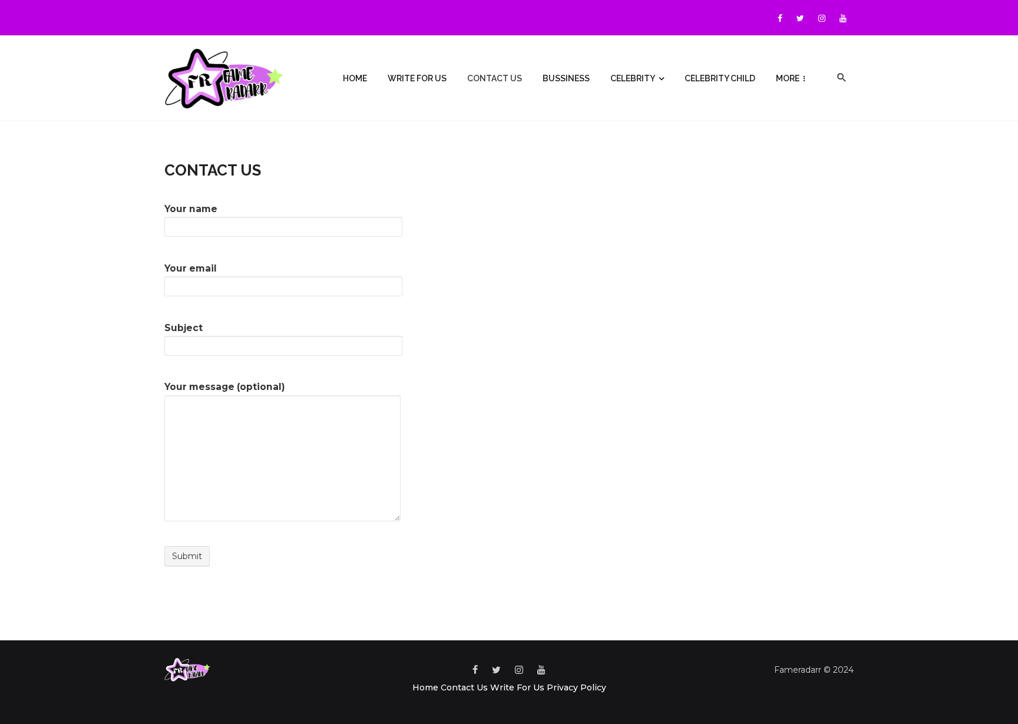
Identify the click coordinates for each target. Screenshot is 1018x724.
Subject (183, 327)
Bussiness (566, 78)
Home (355, 78)
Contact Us (494, 78)
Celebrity (632, 78)
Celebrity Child (720, 78)
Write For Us (417, 78)
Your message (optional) (224, 386)
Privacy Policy (576, 687)
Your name (190, 208)
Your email (190, 268)
